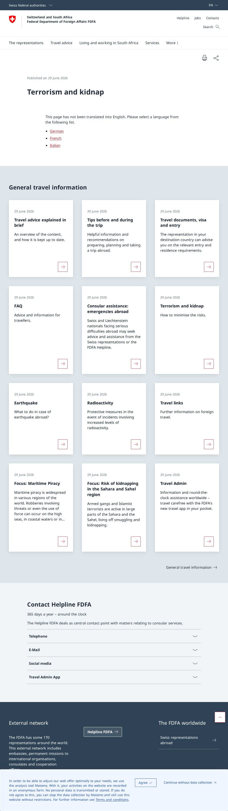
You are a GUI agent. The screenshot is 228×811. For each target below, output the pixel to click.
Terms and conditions (112, 799)
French (55, 138)
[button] (26, 43)
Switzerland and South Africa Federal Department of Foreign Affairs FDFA (61, 19)
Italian (55, 145)
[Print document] (204, 58)
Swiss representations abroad (179, 740)
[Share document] (216, 58)
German (57, 131)
